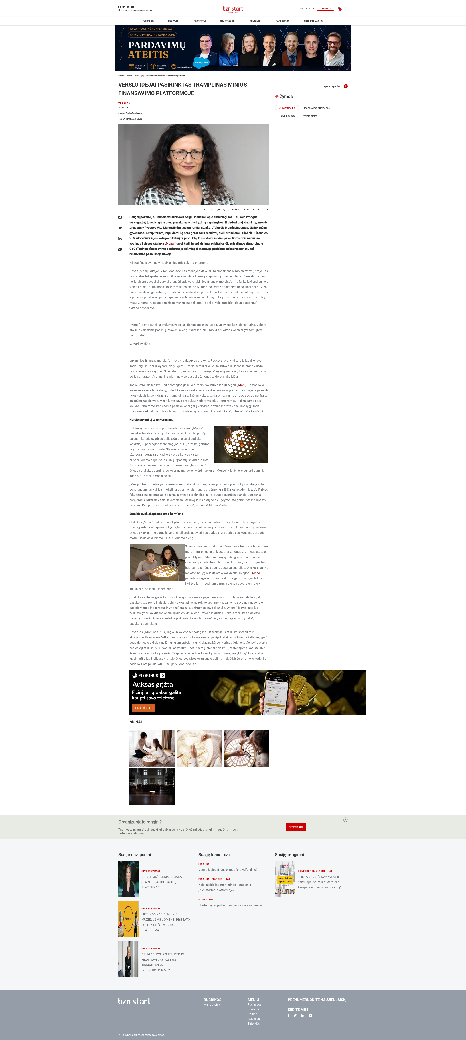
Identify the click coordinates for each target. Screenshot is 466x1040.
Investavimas (151, 871)
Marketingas (221, 879)
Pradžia (121, 76)
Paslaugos (282, 21)
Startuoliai (227, 21)
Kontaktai (254, 1009)
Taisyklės (254, 1023)
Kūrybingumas (287, 115)
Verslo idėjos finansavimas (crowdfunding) (227, 869)
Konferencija (308, 871)
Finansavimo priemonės (316, 107)
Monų (242, 385)
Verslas (148, 21)
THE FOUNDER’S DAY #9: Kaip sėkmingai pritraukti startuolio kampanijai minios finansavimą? (319, 882)
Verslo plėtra (310, 115)
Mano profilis (212, 1004)
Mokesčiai (205, 899)
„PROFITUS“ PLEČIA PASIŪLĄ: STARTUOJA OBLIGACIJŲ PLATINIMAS (162, 882)
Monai (170, 243)
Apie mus (254, 1019)
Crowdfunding (287, 107)
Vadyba (138, 119)
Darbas (252, 1014)
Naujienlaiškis (313, 21)
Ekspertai (200, 21)
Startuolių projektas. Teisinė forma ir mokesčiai (230, 905)
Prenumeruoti (307, 9)
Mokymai (173, 21)
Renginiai (255, 21)
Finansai (129, 76)
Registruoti (296, 827)
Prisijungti (325, 8)
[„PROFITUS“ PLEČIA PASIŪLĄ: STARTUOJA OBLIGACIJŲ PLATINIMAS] (128, 879)
